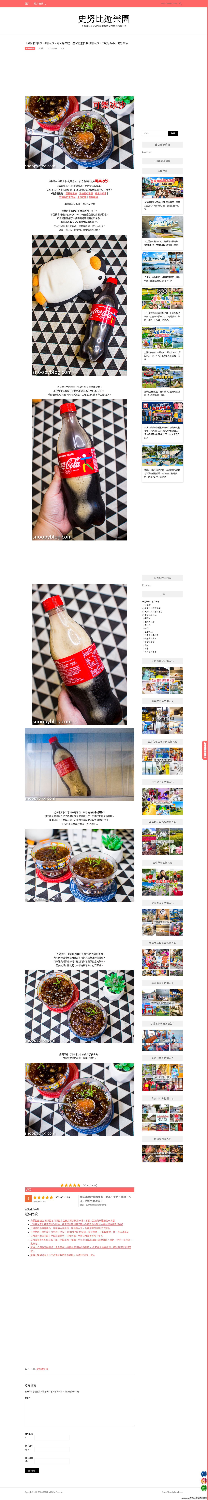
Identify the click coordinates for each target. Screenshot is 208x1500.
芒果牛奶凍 (100, 193)
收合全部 (155, 602)
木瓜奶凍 (81, 197)
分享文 (148, 605)
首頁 (27, 3)
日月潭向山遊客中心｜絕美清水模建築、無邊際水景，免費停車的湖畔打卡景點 (70, 1228)
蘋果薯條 (93, 197)
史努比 (41, 48)
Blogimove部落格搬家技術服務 (194, 1498)
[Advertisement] (79, 74)
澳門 (147, 628)
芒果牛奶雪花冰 (67, 197)
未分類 (148, 625)
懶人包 (148, 618)
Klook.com (146, 152)
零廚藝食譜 (30, 48)
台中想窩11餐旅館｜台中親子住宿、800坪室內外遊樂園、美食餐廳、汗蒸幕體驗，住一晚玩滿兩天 (79, 1232)
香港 (147, 649)
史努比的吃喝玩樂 (152, 608)
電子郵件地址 (29, 1448)
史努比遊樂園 (104, 19)
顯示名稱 (29, 1436)
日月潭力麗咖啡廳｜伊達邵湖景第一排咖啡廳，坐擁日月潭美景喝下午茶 (66, 1236)
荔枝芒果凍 (71, 193)
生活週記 (149, 632)
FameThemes (178, 1492)
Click (205, 750)
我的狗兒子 (150, 622)
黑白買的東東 (150, 652)
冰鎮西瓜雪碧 (86, 193)
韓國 (147, 645)
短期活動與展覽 (151, 635)
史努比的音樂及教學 (153, 612)
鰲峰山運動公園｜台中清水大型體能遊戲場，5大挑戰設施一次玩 (62, 1255)
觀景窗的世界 (150, 639)
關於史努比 (40, 3)
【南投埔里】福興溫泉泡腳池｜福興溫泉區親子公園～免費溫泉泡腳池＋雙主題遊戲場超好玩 (76, 1224)
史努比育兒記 (150, 615)
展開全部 (146, 602)
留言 (27, 1398)
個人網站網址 (29, 1459)
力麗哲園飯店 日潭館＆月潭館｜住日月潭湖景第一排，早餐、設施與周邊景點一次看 (72, 1220)
